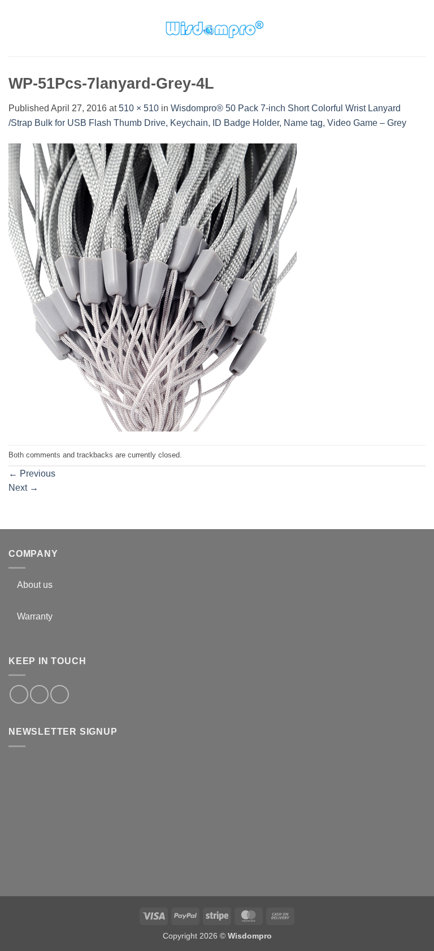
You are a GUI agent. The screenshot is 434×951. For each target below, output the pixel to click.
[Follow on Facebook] (19, 694)
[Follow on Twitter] (39, 694)
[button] (15, 28)
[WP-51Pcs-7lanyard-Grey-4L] (152, 286)
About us (35, 585)
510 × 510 (139, 108)
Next (23, 487)
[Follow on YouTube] (59, 694)
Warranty (35, 616)
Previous (31, 473)
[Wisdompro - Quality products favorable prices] (214, 28)
